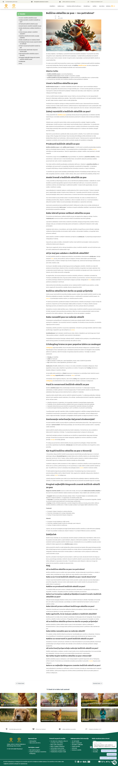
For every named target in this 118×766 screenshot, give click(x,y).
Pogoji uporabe (76, 746)
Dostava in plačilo (76, 750)
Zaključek (22, 61)
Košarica (108, 6)
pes (58, 16)
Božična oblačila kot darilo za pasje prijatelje (29, 36)
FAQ (20, 63)
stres (52, 258)
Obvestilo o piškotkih (77, 744)
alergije (53, 439)
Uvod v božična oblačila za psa (28, 18)
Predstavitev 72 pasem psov (58, 750)
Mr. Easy (53, 375)
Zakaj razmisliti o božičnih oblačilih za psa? (29, 20)
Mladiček (52, 6)
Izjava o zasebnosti (77, 743)
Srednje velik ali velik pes (74, 6)
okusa (73, 375)
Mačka (94, 6)
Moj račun (101, 6)
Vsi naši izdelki (75, 741)
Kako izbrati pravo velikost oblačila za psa (30, 29)
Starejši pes (87, 6)
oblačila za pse (82, 65)
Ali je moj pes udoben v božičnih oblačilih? (28, 33)
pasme (94, 149)
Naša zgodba (32, 741)
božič (56, 475)
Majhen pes (61, 6)
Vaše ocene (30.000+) (34, 743)
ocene (81, 467)
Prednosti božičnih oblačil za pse (28, 24)
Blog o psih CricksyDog (57, 744)
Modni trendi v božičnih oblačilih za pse (30, 26)
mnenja (91, 661)
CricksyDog (49, 347)
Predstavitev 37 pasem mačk (58, 751)
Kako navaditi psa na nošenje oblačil (29, 40)
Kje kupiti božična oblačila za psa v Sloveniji (29, 54)
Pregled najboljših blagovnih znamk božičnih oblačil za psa (29, 58)
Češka (94, 741)
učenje (73, 330)
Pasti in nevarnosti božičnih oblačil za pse (29, 46)
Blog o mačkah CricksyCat (57, 746)
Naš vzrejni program (34, 750)
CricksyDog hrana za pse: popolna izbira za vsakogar (30, 42)
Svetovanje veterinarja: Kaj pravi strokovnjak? (28, 50)
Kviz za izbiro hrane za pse (57, 748)
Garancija (74, 748)
